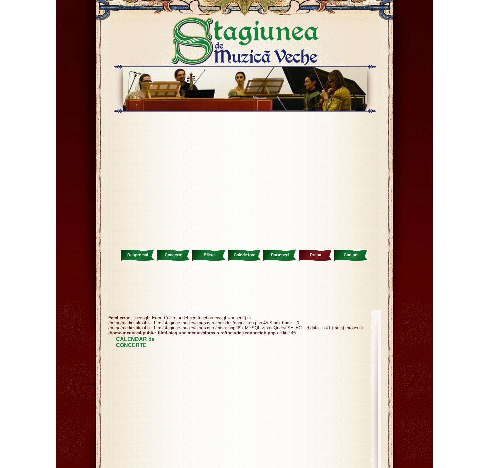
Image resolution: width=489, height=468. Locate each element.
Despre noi (137, 255)
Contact (351, 255)
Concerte (173, 255)
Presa (315, 255)
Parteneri (280, 255)
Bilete (209, 255)
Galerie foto (244, 255)
